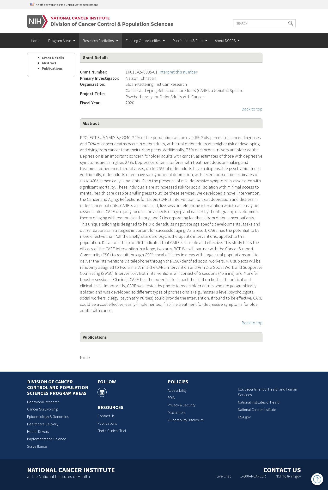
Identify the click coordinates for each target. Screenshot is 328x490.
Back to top (252, 109)
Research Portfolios (98, 40)
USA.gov (244, 417)
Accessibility (177, 390)
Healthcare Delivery (42, 424)
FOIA (171, 397)
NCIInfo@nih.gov (288, 476)
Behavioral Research (43, 401)
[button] (291, 23)
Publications (52, 68)
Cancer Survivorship (42, 409)
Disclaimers (176, 412)
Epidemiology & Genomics (47, 416)
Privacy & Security (181, 405)
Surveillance (37, 446)
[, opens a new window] (102, 392)
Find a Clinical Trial (111, 430)
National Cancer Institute (257, 409)
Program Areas (59, 40)
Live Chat (224, 476)
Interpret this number (177, 72)
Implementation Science (46, 438)
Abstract (49, 63)
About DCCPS (225, 40)
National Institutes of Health (259, 402)
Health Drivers (38, 431)
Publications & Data (188, 40)
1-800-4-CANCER (253, 476)
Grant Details (53, 57)
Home (36, 40)
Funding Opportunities (143, 40)
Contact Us (105, 415)
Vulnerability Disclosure (186, 419)
